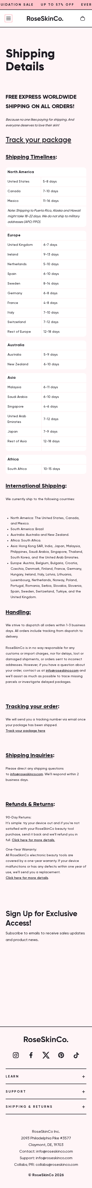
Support (16, 1091)
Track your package (38, 140)
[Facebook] (31, 1055)
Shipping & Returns (29, 1106)
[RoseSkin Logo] (45, 18)
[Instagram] (16, 1055)
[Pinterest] (61, 1055)
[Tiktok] (76, 1055)
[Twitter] (46, 1055)
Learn (12, 1076)
